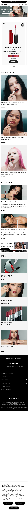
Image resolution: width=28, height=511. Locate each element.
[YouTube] (14, 398)
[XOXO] (19, 56)
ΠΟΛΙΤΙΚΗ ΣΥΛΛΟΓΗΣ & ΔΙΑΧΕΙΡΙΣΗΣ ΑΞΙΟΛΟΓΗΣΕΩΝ (13, 404)
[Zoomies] (9, 56)
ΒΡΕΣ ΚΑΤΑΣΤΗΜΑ (5, 379)
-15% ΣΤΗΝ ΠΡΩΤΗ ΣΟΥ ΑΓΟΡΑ (14, 1)
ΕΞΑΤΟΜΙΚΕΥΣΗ (14, 508)
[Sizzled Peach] (11, 56)
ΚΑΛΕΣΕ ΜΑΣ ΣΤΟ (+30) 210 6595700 (14, 366)
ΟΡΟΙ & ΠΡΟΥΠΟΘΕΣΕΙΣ (19, 402)
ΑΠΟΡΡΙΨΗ (8, 503)
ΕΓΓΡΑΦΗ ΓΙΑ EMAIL (5, 386)
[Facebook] (9, 398)
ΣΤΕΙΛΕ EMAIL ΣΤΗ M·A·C (14, 363)
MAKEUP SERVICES (5, 383)
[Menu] (26, 4)
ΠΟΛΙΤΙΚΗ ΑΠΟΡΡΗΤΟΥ (8, 402)
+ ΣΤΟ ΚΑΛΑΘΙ (13, 61)
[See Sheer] (15, 56)
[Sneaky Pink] (17, 56)
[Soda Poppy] (13, 56)
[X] (11, 398)
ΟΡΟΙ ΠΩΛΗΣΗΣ (13, 403)
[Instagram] (16, 398)
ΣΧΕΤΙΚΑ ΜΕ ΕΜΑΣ (5, 376)
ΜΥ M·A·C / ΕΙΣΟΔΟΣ (6, 389)
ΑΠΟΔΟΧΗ (20, 503)
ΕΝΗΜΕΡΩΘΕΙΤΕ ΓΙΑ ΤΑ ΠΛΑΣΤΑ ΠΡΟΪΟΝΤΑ (13, 405)
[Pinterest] (18, 398)
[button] (26, 4)
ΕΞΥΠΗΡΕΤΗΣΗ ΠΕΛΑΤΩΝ (7, 373)
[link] (13, 34)
